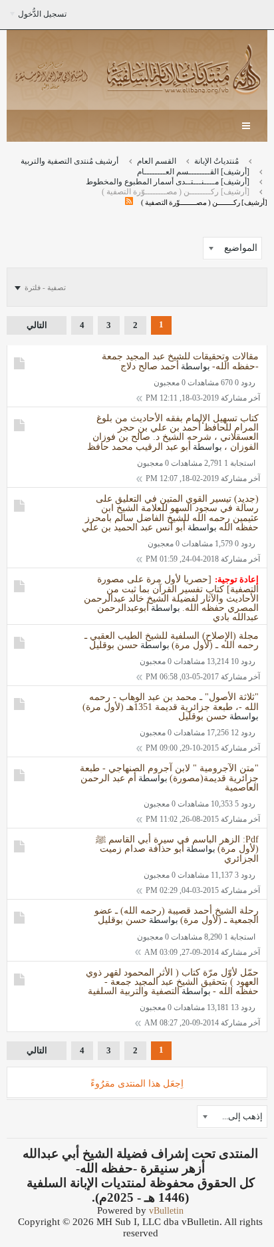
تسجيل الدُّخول (42, 14)
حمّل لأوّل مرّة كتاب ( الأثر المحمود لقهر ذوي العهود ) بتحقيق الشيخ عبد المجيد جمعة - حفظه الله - (172, 982)
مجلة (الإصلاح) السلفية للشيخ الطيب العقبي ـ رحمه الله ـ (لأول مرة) (171, 640)
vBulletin (166, 1211)
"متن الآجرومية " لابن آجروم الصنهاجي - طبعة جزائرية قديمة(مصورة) (169, 773)
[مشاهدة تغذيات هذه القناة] (129, 202)
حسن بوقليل (113, 645)
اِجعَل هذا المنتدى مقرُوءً (137, 1084)
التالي (37, 325)
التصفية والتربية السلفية (134, 991)
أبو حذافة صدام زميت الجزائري (179, 853)
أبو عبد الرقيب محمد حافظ (139, 447)
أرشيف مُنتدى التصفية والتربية (69, 161)
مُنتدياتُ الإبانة (216, 161)
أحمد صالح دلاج (149, 366)
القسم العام (156, 161)
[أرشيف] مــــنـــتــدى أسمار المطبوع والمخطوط (167, 181)
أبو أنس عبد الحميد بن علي (134, 527)
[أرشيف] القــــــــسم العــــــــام (193, 171)
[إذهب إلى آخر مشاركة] (139, 398)
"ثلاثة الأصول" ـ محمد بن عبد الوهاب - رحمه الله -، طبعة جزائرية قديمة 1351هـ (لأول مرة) (170, 701)
